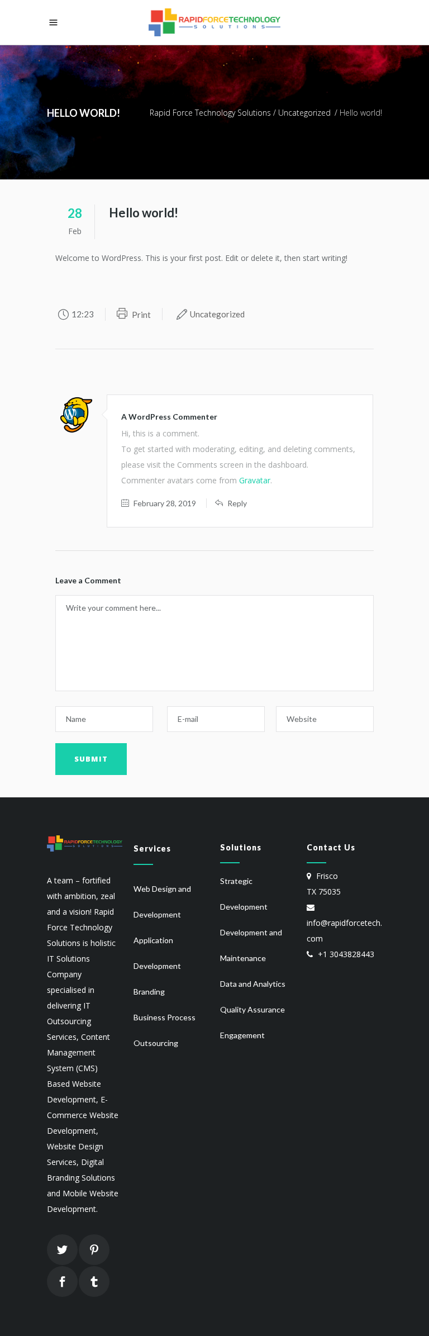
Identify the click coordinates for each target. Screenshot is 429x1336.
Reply (237, 503)
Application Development (157, 953)
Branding (149, 991)
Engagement (242, 1035)
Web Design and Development (162, 901)
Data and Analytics (252, 983)
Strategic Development (244, 893)
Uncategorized (304, 112)
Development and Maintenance (251, 945)
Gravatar (254, 480)
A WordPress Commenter (169, 416)
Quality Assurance (252, 1009)
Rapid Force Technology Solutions (210, 112)
